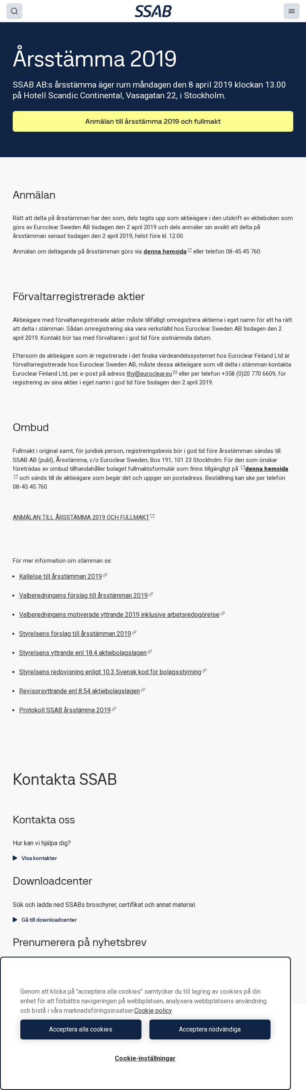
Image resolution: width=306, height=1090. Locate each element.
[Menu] (292, 11)
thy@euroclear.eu (149, 373)
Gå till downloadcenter (49, 919)
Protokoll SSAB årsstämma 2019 (65, 710)
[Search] (14, 11)
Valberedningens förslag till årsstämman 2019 (83, 595)
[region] (145, 1023)
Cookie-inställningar (145, 1058)
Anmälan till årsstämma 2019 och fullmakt (153, 121)
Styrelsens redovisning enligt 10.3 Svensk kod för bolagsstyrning (110, 672)
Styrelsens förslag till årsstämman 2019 (75, 634)
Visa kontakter (39, 858)
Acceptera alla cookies (80, 1029)
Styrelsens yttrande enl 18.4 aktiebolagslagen (83, 653)
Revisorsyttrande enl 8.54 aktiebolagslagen (79, 691)
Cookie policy (153, 1010)
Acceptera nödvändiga (210, 1029)
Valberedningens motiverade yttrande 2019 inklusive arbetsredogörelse (119, 614)
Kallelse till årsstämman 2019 (60, 576)
